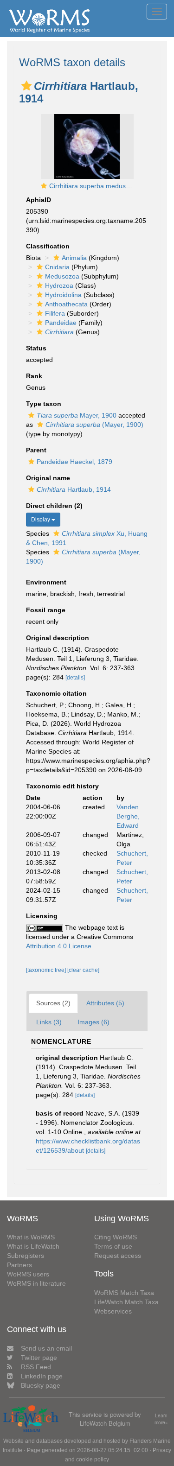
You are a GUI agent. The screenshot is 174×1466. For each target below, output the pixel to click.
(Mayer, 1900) (94, 424)
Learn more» (161, 1419)
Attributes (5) (105, 1003)
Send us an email (46, 1348)
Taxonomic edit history (62, 786)
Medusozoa (62, 276)
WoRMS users (28, 1274)
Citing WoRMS (115, 1237)
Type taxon (43, 403)
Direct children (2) (54, 505)
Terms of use (113, 1246)
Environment (46, 582)
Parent (36, 450)
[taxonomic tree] (46, 970)
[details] (75, 677)
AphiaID (38, 199)
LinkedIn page (42, 1376)
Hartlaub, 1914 (74, 489)
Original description (57, 637)
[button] (26, 85)
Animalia (74, 257)
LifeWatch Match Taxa (126, 1302)
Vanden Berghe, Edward (128, 816)
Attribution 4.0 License (58, 946)
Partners (19, 1265)
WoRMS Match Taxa (124, 1292)
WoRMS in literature (36, 1283)
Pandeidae (61, 322)
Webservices (113, 1311)
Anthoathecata (66, 304)
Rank (34, 376)
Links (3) (49, 1022)
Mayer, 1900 (76, 415)
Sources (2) (53, 1003)
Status (36, 348)
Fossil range (45, 610)
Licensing (42, 916)
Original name (48, 478)
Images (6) (93, 1022)
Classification (48, 246)
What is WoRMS (31, 1237)
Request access (117, 1255)
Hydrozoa (59, 285)
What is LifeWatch (33, 1246)
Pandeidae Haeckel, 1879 (74, 461)
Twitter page (39, 1357)
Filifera (55, 313)
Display (41, 519)
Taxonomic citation (56, 693)
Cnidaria (57, 267)
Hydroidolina (63, 294)
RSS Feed (36, 1367)
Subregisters (25, 1255)
